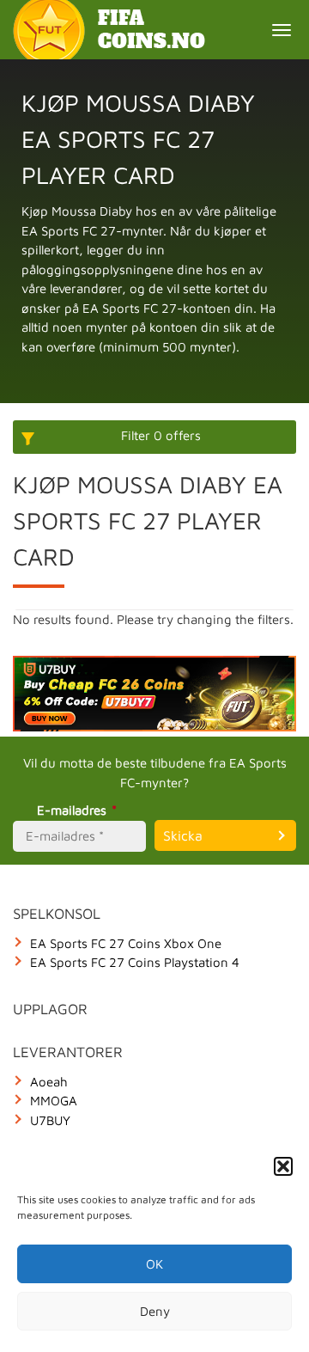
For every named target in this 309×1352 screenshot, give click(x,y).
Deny (155, 1311)
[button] (283, 1166)
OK (154, 1264)
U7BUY (50, 1120)
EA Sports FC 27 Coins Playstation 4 (134, 962)
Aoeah (49, 1081)
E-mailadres (77, 810)
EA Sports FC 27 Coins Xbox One (125, 943)
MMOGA (53, 1100)
